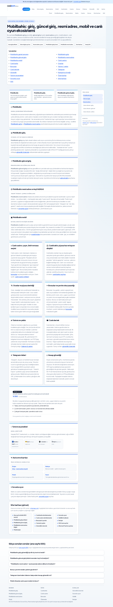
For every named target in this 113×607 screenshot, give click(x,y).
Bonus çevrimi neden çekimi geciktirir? (24, 570)
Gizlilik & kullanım (63, 518)
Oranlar (60, 63)
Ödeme (85, 9)
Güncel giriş (40, 9)
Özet (50, 13)
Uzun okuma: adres (88, 111)
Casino (72, 9)
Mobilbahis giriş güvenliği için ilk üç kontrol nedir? (27, 552)
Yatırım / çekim (63, 66)
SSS (98, 9)
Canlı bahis (64, 9)
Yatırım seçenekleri (16, 75)
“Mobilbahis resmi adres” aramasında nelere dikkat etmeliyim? (32, 564)
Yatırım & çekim (40, 523)
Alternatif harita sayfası (66, 526)
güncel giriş (64, 178)
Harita (103, 9)
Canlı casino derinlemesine (44, 518)
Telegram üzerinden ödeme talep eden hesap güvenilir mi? (31, 575)
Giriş (33, 9)
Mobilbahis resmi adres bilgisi (20, 526)
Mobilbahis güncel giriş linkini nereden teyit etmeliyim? (29, 558)
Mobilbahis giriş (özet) (52, 44)
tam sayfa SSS (23, 547)
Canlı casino (62, 60)
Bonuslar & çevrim (41, 520)
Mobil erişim (17, 530)
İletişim (61, 520)
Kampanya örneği (64, 72)
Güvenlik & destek (41, 526)
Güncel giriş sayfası (25, 44)
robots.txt (86, 122)
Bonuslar (13, 66)
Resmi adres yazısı (38, 44)
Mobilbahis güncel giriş (18, 57)
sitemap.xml (34, 508)
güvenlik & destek (22, 152)
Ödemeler (44, 599)
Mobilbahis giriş (59, 13)
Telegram (61, 69)
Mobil (57, 9)
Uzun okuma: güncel (89, 108)
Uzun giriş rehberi (12, 44)
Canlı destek (14, 69)
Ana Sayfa (26, 9)
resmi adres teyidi (22, 469)
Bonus (78, 9)
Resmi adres (49, 9)
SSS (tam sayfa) (63, 523)
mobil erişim (35, 234)
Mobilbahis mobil (16, 60)
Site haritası (97, 13)
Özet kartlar (62, 75)
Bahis (76, 13)
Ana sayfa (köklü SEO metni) (20, 516)
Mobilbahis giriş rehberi (20, 520)
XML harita (93, 122)
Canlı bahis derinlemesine (43, 515)
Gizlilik (74, 596)
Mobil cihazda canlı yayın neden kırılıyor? (24, 581)
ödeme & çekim (27, 346)
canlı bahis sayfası (59, 274)
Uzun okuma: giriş (88, 105)
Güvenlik (91, 9)
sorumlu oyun (77, 1)
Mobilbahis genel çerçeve (19, 54)
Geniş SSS (87, 44)
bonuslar (14, 274)
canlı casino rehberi (22, 277)
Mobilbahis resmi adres (67, 44)
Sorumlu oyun (15, 78)
